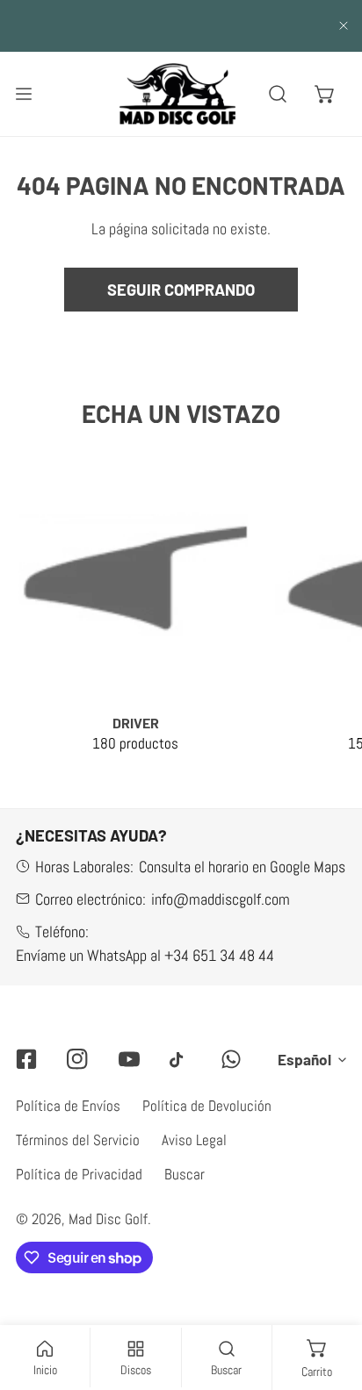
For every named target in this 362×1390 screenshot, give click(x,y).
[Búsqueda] (278, 94)
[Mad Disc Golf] (177, 93)
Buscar (184, 1174)
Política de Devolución (207, 1105)
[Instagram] (77, 1060)
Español (304, 1059)
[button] (325, 94)
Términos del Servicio (78, 1140)
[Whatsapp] (231, 1060)
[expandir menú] (23, 93)
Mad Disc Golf (108, 1219)
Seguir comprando (181, 289)
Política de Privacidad (79, 1174)
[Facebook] (26, 1060)
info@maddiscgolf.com (220, 899)
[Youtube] (129, 1060)
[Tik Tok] (180, 1060)
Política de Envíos (68, 1105)
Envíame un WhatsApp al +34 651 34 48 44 (145, 955)
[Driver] (135, 581)
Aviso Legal (194, 1140)
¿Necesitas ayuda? (91, 835)
